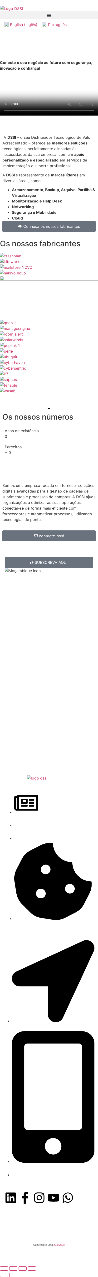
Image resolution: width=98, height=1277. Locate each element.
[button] (49, 15)
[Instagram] (39, 1198)
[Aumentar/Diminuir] (4, 1268)
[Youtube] (53, 1198)
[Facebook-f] (25, 1198)
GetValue (59, 1244)
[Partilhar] (23, 1268)
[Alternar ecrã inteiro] (13, 1268)
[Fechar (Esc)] (32, 1268)
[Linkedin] (11, 1198)
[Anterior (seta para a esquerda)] (4, 1275)
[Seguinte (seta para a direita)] (13, 1275)
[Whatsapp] (68, 1198)
